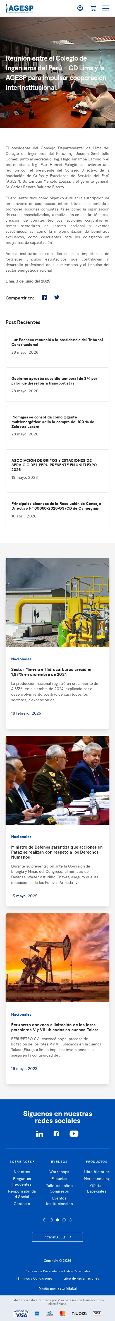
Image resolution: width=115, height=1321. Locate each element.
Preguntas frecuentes (20, 1181)
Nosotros (20, 1171)
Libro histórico (95, 1171)
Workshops (57, 1171)
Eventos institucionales (57, 1200)
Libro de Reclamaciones (81, 1278)
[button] (44, 1219)
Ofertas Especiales (94, 1188)
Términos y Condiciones (34, 1278)
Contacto (20, 1203)
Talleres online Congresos (57, 1188)
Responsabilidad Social (20, 1193)
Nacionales (21, 658)
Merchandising (95, 1178)
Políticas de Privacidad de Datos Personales (57, 1271)
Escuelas (57, 1178)
